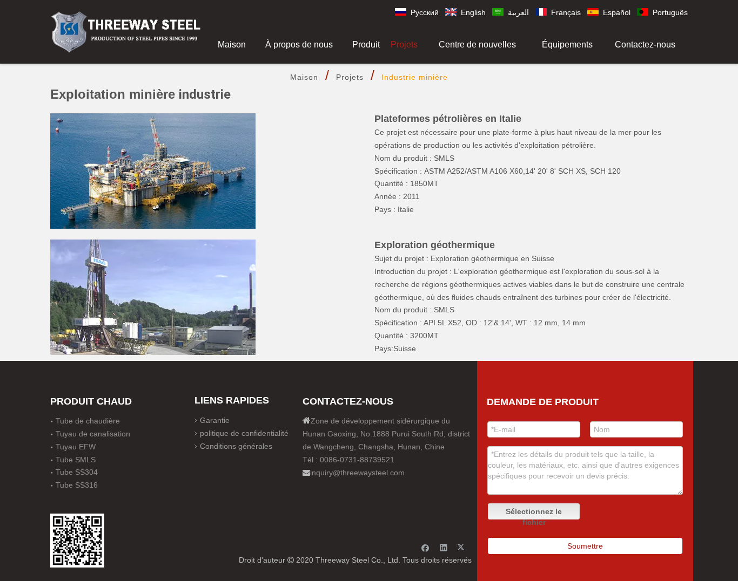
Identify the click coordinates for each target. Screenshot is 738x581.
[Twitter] (462, 547)
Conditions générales (236, 446)
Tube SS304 (77, 472)
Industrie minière (414, 77)
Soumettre (585, 546)
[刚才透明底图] (126, 31)
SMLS (444, 309)
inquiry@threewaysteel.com (357, 472)
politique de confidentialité (244, 433)
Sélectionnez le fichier (534, 513)
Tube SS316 (77, 485)
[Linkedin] (444, 547)
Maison (304, 77)
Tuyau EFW (76, 446)
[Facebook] (425, 547)
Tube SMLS (76, 459)
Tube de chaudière (88, 420)
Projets (350, 77)
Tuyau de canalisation (93, 433)
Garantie (215, 420)
